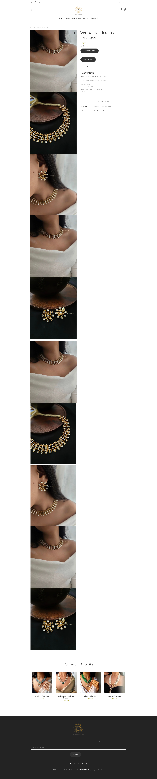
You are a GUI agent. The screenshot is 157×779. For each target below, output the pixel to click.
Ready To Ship (76, 18)
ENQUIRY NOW (90, 51)
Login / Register (122, 2)
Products (67, 18)
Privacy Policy (77, 741)
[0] (124, 10)
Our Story (86, 18)
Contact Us (94, 18)
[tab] (87, 67)
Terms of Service (67, 741)
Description (87, 67)
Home (61, 18)
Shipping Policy (96, 741)
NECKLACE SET (39, 28)
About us (59, 741)
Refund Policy (86, 741)
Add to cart (88, 59)
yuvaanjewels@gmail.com (97, 769)
